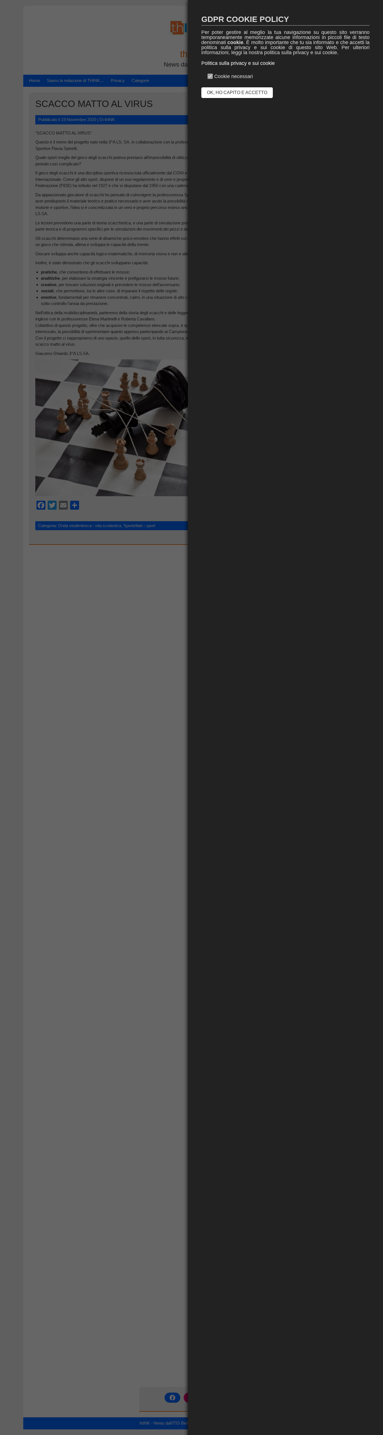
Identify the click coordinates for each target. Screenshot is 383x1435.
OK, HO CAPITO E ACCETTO (237, 92)
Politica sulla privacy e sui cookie (238, 63)
